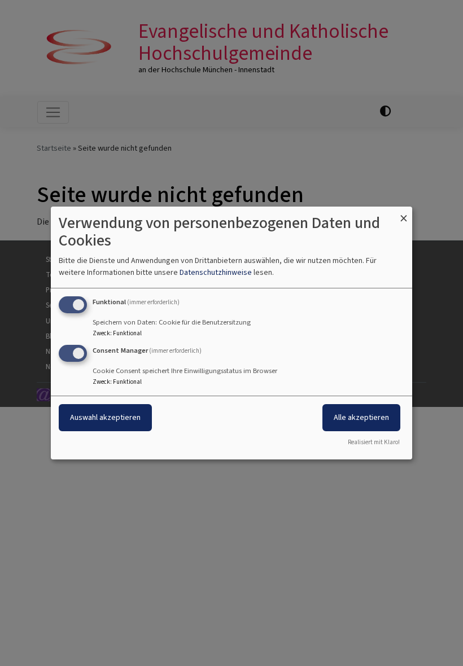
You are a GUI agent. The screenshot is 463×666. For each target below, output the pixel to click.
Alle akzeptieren (361, 417)
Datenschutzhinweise (216, 272)
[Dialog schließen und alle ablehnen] (403, 214)
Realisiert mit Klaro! (374, 442)
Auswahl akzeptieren (105, 417)
